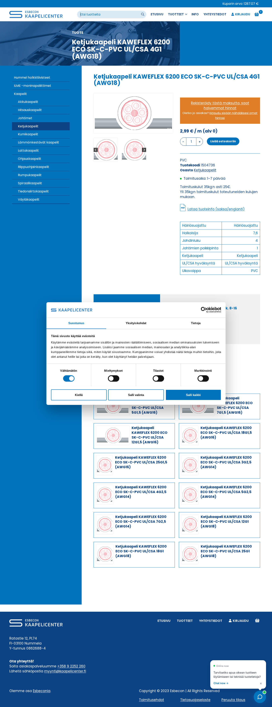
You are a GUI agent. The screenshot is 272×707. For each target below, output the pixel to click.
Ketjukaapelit (28, 126)
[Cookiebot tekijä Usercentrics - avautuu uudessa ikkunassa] (203, 310)
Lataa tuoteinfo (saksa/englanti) (216, 209)
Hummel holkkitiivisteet (32, 77)
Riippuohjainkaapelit (33, 167)
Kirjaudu (242, 14)
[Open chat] (260, 697)
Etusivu (157, 14)
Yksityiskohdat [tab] (136, 323)
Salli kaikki (193, 394)
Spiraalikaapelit (30, 183)
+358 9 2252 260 (71, 666)
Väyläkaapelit (28, 199)
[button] (106, 150)
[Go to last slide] (96, 150)
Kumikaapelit (28, 134)
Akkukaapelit (28, 101)
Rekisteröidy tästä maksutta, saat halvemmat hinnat (220, 105)
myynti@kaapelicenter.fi (65, 671)
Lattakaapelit (28, 150)
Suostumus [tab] (76, 323)
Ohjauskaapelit (29, 158)
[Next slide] (144, 150)
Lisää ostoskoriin (223, 141)
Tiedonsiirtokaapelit (33, 191)
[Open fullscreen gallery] (169, 129)
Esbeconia (41, 690)
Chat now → (220, 683)
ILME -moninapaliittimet (32, 85)
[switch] (113, 378)
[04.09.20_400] (133, 113)
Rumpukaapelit (30, 175)
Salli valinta (136, 394)
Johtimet (25, 118)
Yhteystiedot (215, 14)
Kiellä (79, 394)
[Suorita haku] (143, 14)
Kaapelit (20, 94)
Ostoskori (257, 621)
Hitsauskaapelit (30, 110)
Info (195, 14)
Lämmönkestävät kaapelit (38, 142)
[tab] (132, 129)
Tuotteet (185, 620)
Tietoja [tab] (196, 323)
